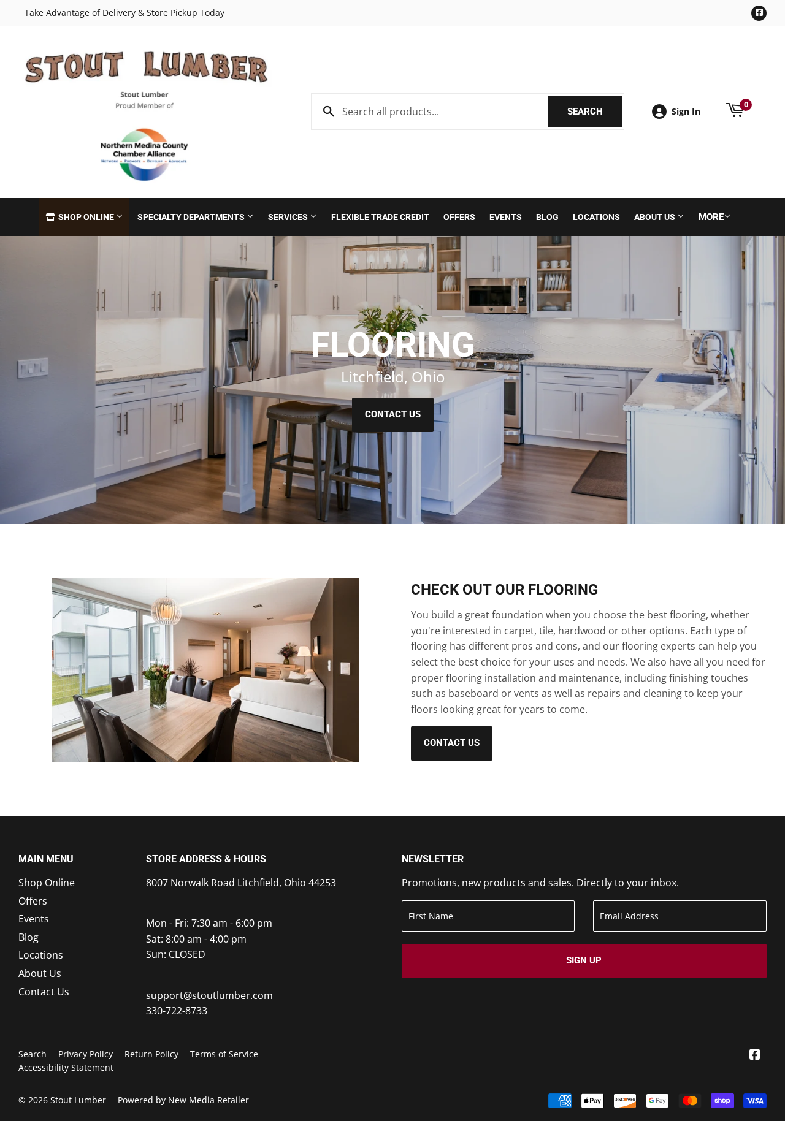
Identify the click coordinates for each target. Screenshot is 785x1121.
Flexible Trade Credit (380, 217)
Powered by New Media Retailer (183, 1100)
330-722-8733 (176, 1010)
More (711, 216)
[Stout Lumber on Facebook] (754, 1055)
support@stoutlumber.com (209, 995)
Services (289, 217)
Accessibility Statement (65, 1067)
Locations (596, 217)
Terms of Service (224, 1054)
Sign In (686, 111)
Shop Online (86, 217)
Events (505, 217)
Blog (547, 217)
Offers (459, 217)
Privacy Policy (85, 1054)
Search (594, 111)
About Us (655, 217)
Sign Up (584, 960)
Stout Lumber (78, 1100)
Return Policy (151, 1054)
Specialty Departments (192, 217)
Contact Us (393, 414)
